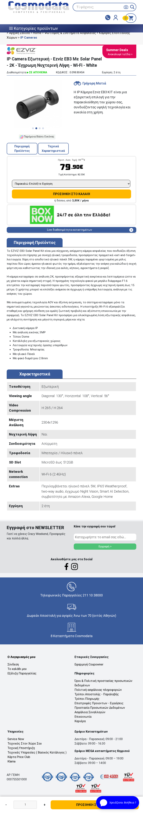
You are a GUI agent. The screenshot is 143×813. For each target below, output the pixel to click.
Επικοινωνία (82, 716)
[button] (132, 7)
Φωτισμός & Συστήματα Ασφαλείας (70, 33)
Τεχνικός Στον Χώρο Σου (24, 743)
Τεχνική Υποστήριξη (21, 748)
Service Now (15, 739)
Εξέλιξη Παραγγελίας (21, 673)
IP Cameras (28, 37)
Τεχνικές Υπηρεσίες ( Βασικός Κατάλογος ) (36, 752)
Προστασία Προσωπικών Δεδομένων (99, 707)
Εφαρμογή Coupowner (88, 664)
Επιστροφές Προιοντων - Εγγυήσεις (98, 703)
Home (37, 33)
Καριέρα (80, 721)
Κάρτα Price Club (18, 757)
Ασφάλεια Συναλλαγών (89, 712)
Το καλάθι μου (17, 669)
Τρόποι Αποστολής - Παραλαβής (96, 694)
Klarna (11, 761)
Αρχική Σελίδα (19, 33)
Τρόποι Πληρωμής (86, 699)
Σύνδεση (13, 664)
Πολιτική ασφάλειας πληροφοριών (98, 690)
